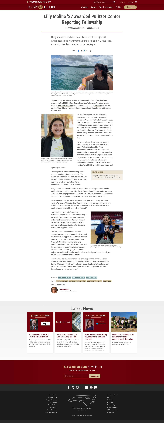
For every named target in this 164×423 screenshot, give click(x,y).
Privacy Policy (111, 405)
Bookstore (110, 400)
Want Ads (84, 7)
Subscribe (94, 376)
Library (109, 397)
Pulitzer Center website (71, 255)
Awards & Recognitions (78, 277)
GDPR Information (112, 410)
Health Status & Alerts (51, 412)
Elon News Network (65, 105)
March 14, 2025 (93, 27)
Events (93, 7)
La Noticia (98, 105)
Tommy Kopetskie (74, 27)
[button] (132, 2)
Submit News (130, 7)
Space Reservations (112, 395)
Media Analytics (81, 281)
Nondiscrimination (112, 407)
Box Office (110, 402)
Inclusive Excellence (62, 281)
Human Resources (52, 410)
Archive (118, 7)
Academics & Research (65, 277)
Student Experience (92, 277)
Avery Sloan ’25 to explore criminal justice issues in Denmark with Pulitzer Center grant (106, 177)
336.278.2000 (82, 410)
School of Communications (94, 281)
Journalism (72, 281)
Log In (123, 2)
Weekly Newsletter (106, 7)
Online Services (52, 405)
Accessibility (110, 412)
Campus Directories (51, 400)
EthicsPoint (53, 407)
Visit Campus (53, 402)
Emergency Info (52, 397)
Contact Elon (53, 395)
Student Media (107, 281)
